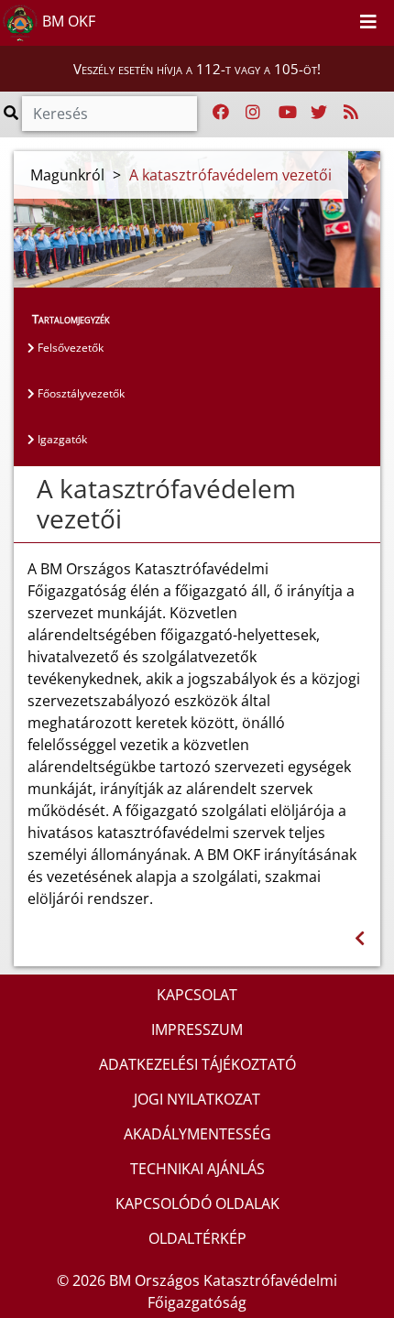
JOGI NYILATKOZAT (197, 1099)
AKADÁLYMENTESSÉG (197, 1134)
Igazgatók (61, 439)
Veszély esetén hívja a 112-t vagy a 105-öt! (197, 69)
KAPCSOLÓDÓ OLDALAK (197, 1203)
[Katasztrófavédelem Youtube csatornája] (288, 113)
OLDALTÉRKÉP (197, 1238)
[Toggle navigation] (368, 23)
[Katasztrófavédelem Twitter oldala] (319, 113)
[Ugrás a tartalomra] (319, 19)
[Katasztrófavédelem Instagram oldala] (253, 113)
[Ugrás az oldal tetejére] (27, 489)
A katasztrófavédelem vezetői (230, 175)
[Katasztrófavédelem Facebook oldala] (221, 113)
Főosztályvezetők (80, 393)
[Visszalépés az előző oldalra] (360, 938)
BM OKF (66, 21)
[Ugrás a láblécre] (339, 19)
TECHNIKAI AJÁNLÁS (197, 1169)
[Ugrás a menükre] (299, 19)
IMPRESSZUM (197, 1029)
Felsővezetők (69, 347)
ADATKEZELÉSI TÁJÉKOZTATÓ (197, 1064)
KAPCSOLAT (197, 995)
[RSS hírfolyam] (351, 113)
